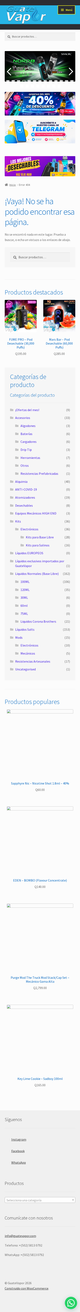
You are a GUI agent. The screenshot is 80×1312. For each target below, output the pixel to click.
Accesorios (22, 418)
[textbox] (40, 1200)
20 (53, 86)
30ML (24, 597)
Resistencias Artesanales (32, 661)
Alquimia (21, 481)
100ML (25, 582)
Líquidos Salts (24, 629)
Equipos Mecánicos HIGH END (35, 513)
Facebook (18, 1151)
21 (59, 86)
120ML (25, 590)
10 (55, 81)
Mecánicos (28, 653)
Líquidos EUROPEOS (29, 553)
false (10, 71)
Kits (18, 521)
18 (43, 86)
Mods (19, 637)
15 (27, 86)
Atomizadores (25, 497)
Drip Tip (26, 450)
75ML (24, 614)
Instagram (18, 1139)
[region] (40, 71)
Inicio (12, 185)
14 (21, 86)
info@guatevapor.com (20, 1236)
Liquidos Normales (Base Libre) (37, 574)
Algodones (28, 426)
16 (32, 86)
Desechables (24, 505)
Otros (25, 465)
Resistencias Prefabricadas (39, 473)
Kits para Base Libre (40, 537)
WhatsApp (18, 1162)
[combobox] (40, 1200)
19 (48, 86)
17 (37, 86)
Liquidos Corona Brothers (38, 621)
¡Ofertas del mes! (27, 410)
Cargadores (29, 442)
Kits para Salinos (37, 545)
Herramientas (30, 458)
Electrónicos (29, 529)
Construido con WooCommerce (26, 1288)
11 (61, 81)
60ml (24, 605)
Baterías (26, 434)
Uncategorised (25, 669)
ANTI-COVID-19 (26, 489)
